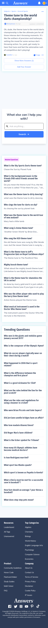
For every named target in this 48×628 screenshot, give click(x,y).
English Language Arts (34, 545)
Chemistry (29, 532)
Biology (28, 536)
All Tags (7, 532)
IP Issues (28, 595)
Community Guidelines (13, 568)
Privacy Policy (30, 581)
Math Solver (8, 586)
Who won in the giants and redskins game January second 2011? (23, 337)
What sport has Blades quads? (18, 465)
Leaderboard (9, 527)
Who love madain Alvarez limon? (19, 425)
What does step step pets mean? (19, 500)
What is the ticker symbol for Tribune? (21, 440)
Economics (29, 559)
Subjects (7, 11)
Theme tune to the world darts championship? (20, 17)
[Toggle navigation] (3, 3)
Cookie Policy (30, 591)
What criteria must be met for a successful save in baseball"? (23, 481)
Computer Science (32, 554)
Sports (14, 11)
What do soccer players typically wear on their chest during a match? (23, 354)
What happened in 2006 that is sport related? (20, 364)
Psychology (29, 550)
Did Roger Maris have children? (18, 432)
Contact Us (29, 572)
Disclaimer (29, 586)
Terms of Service (31, 577)
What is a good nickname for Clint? (20, 383)
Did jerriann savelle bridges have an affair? (24, 417)
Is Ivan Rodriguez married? (16, 457)
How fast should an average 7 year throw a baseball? (23, 491)
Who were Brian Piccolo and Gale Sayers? (23, 410)
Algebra (28, 527)
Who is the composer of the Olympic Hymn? (24, 345)
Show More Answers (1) (24, 61)
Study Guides (9, 581)
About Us (28, 568)
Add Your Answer (24, 67)
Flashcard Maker (10, 577)
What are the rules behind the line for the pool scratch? (23, 391)
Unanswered (9, 536)
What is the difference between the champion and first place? (20, 374)
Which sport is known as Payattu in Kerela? (23, 472)
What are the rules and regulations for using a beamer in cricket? (21, 401)
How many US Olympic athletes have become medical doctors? (20, 448)
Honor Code (9, 572)
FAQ (5, 591)
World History (30, 541)
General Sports (23, 11)
